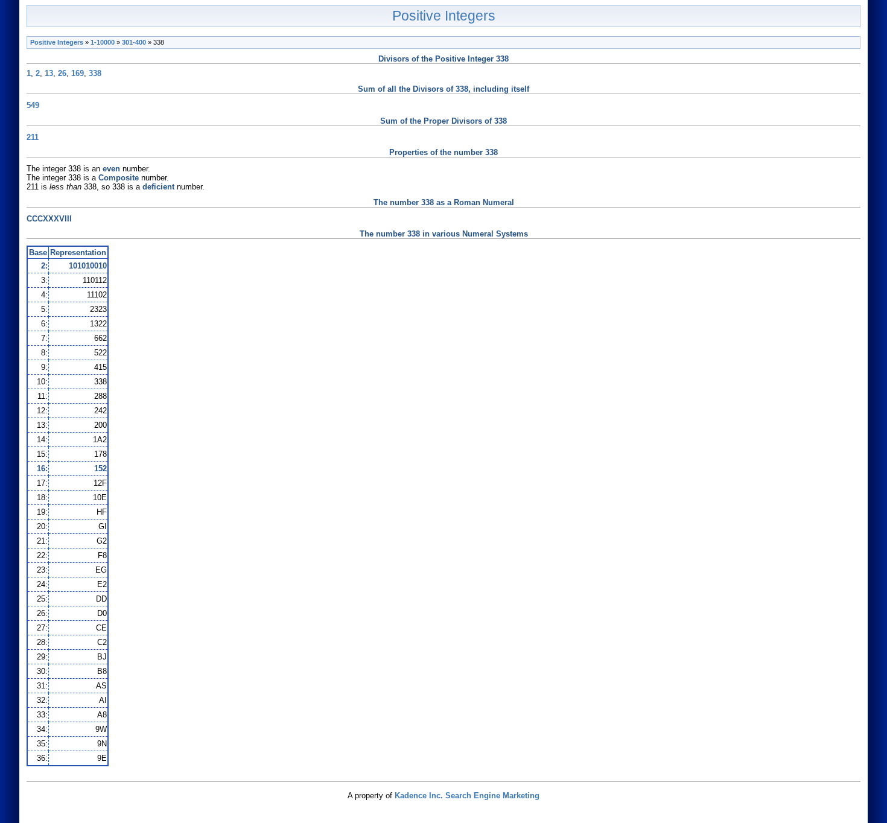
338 (95, 73)
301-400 (134, 42)
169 (77, 73)
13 (49, 73)
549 (33, 105)
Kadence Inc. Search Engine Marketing (467, 795)
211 (33, 137)
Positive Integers (443, 16)
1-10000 (103, 42)
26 (62, 73)
